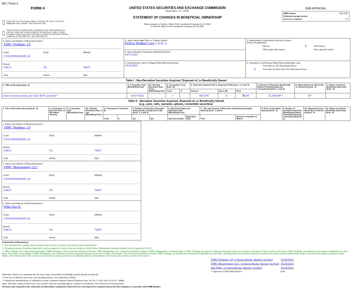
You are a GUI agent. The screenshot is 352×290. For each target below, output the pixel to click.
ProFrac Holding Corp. (140, 43)
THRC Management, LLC (20, 167)
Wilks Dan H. (12, 207)
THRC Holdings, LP (17, 44)
